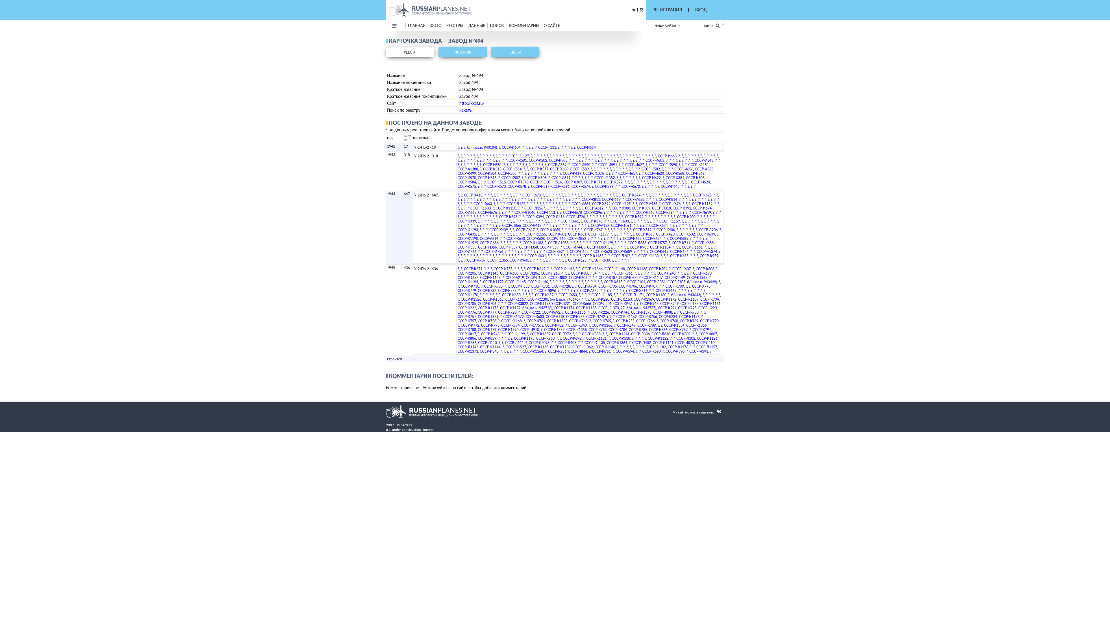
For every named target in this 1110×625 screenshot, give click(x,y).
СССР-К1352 (604, 178)
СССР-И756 (493, 251)
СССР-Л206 (708, 230)
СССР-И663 (667, 156)
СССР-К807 (708, 334)
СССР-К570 (467, 178)
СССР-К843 (577, 325)
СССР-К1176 (678, 347)
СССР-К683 (632, 238)
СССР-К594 (665, 212)
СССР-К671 (473, 269)
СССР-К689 (623, 251)
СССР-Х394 (535, 217)
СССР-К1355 (557, 321)
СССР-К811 (591, 199)
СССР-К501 (517, 160)
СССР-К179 (487, 330)
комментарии (524, 25)
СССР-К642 (536, 269)
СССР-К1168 (511, 321)
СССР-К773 (490, 325)
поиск (497, 25)
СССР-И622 (651, 178)
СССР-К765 (602, 321)
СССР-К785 (638, 330)
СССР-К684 (652, 238)
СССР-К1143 (488, 273)
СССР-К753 (575, 317)
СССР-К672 (630, 186)
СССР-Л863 (645, 212)
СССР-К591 (560, 186)
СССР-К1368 (493, 299)
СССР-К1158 (506, 208)
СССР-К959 (709, 256)
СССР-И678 (572, 212)
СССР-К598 (667, 165)
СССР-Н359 (549, 247)
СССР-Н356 (487, 247)
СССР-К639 (706, 234)
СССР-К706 (628, 286)
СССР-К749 (669, 304)
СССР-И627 (634, 165)
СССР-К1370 (608, 308)
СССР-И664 (580, 204)
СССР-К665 (645, 234)
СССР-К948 (649, 304)
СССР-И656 (683, 169)
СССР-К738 (689, 312)
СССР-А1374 (707, 251)
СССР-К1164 (533, 351)
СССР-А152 (600, 225)
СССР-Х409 (498, 230)
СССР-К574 (580, 186)
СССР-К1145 (515, 282)
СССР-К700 (628, 277)
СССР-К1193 (468, 230)
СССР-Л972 (561, 334)
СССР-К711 (681, 243)
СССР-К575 (467, 186)
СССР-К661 (569, 221)
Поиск (709, 25)
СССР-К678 (593, 221)
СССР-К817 (467, 334)
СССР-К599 (604, 186)
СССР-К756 (648, 317)
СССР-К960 (519, 260)
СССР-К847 (626, 325)
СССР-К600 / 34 (584, 273)
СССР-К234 (668, 317)
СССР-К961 (623, 273)
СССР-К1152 (702, 204)
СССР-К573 (496, 186)
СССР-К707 (476, 260)
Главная (417, 25)
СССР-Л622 (579, 251)
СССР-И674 (702, 208)
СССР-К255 (625, 321)
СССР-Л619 (701, 212)
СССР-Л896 (546, 290)
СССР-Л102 (685, 338)
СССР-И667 (611, 199)
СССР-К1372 (513, 317)
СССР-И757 (657, 243)
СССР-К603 (535, 317)
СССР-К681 (577, 234)
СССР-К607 (681, 269)
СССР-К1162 (626, 317)
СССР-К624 (679, 251)
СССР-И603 (654, 160)
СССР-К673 (531, 195)
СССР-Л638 (637, 243)
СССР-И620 (654, 173)
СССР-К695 (572, 338)
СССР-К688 (704, 243)
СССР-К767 (593, 230)
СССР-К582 (650, 169)
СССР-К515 (496, 182)
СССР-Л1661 (692, 247)
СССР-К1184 (660, 247)
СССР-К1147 (652, 277)
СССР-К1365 (497, 260)
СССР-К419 (572, 173)
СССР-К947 (622, 304)
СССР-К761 (536, 321)
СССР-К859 (487, 338)
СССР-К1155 (536, 234)
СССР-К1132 (593, 256)
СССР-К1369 (644, 299)
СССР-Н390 (675, 351)
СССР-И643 (670, 186)
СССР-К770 (709, 321)
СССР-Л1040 (525, 212)
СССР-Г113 (546, 212)
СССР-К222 (467, 308)
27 (623, 308)
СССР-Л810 (661, 334)
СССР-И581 (492, 165)
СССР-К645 (659, 251)
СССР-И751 (601, 351)
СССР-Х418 (473, 195)
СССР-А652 (589, 290)
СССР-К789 (646, 325)
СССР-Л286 (467, 343)
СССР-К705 (607, 286)
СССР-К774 (510, 325)
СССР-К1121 (596, 338)
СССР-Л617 (525, 230)
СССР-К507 (511, 178)
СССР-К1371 (488, 317)
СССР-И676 (487, 212)
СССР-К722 (530, 312)
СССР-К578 (517, 186)
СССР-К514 (512, 169)
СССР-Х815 (613, 282)
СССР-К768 (669, 321)
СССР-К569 (695, 173)
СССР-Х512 (642, 230)
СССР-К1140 (605, 347)
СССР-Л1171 (633, 295)
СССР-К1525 (468, 243)
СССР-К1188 (586, 308)
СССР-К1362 (582, 347)
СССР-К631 (537, 256)
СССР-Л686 (489, 243)
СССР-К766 (645, 321)
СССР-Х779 (467, 290)
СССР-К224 (667, 308)
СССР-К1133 (648, 256)
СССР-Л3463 (666, 290)
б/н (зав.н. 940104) (482, 147)
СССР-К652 (544, 295)
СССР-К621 (555, 251)
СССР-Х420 (665, 234)
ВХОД (701, 9)
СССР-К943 (490, 334)
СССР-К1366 (592, 269)
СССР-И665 (467, 212)
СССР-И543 (704, 160)
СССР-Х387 (573, 182)
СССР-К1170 (468, 295)
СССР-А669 (557, 165)
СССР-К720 (507, 312)
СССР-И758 (503, 269)
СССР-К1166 (602, 325)
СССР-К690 (702, 273)
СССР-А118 (555, 317)
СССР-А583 (704, 169)
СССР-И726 (575, 217)
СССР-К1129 (603, 243)
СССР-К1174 (564, 308)
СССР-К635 (679, 256)
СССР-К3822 (518, 304)
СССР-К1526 (471, 299)
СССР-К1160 (656, 295)
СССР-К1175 (689, 317)
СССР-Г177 (689, 304)
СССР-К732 (487, 290)
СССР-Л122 (515, 204)
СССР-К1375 (641, 312)
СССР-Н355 (467, 247)
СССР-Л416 (555, 217)
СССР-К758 (487, 321)
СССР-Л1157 (706, 347)
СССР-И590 (580, 165)
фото (435, 25)
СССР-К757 (467, 321)
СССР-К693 (508, 217)
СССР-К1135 (594, 343)
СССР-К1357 (554, 330)
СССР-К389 (641, 208)
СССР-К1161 (710, 304)
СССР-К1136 (637, 269)
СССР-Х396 (593, 212)
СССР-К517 (540, 186)
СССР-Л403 (567, 343)
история (462, 52)
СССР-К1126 (707, 338)
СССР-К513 (492, 169)
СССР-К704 (709, 299)
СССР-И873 (684, 343)
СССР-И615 (487, 178)
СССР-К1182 (655, 347)
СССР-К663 (482, 204)
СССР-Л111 (514, 343)
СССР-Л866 (511, 225)
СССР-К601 (557, 234)
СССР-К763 (578, 321)
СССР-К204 (658, 269)
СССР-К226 (600, 312)
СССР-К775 (530, 325)
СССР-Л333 (520, 286)
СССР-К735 (507, 290)
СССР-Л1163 (621, 299)
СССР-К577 (539, 169)
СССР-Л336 (640, 334)
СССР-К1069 (550, 230)
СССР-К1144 (490, 347)
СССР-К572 (613, 182)
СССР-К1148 (614, 269)
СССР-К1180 (538, 299)
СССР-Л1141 (663, 343)
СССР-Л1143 (468, 347)
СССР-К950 (545, 338)
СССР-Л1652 (468, 277)
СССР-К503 (558, 160)
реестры (454, 25)
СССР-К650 (511, 295)
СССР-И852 (576, 238)
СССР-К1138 (490, 277)
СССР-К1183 (533, 243)
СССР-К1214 (619, 334)
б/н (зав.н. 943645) (565, 299)
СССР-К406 (665, 230)
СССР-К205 (467, 273)
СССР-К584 (467, 182)
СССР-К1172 (666, 299)
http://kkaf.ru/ (471, 103)
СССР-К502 (538, 160)
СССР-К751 (467, 317)
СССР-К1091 (621, 225)
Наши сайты (665, 25)
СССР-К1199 (514, 334)
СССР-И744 (572, 247)
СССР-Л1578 (518, 182)
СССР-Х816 (638, 290)
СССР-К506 (695, 178)
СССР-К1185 (601, 295)
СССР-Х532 (685, 234)
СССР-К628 (577, 260)
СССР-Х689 (559, 169)
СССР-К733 (493, 286)
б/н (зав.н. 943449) (702, 282)
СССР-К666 (582, 304)
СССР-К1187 (688, 299)
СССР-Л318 (661, 208)
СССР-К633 (619, 221)
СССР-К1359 (540, 334)
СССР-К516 (552, 182)
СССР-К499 (467, 173)
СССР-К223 (707, 308)
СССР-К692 (551, 312)
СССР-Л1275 (536, 277)
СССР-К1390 (508, 330)
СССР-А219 (515, 277)
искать (465, 110)
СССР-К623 (602, 251)
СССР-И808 (662, 312)
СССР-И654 (586, 147)
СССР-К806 (467, 338)
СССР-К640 (515, 238)
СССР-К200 (686, 217)
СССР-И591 (607, 165)
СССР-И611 (561, 178)
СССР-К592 (634, 217)
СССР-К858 (591, 334)
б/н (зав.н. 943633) (686, 295)
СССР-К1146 (538, 282)
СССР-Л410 (705, 343)
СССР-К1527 (516, 347)
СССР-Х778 (701, 286)
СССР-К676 (671, 204)
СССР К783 (598, 330)
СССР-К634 (658, 225)
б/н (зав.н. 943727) (641, 308)
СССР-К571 (593, 182)
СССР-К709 (674, 286)
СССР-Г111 (547, 147)
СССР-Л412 (532, 225)
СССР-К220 (600, 299)
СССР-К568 (675, 173)
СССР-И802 (557, 277)
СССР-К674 (631, 195)
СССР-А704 (587, 286)
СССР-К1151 (698, 165)
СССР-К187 (608, 277)
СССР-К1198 (524, 338)
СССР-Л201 (602, 304)
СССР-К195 (621, 204)
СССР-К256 (557, 351)
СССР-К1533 (480, 208)
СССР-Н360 (596, 247)
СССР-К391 (682, 208)
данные (476, 25)
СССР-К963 (639, 247)
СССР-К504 (487, 173)
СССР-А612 (594, 208)
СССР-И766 (467, 251)
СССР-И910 (529, 330)
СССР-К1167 (515, 299)
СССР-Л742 (595, 317)
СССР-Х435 (467, 234)
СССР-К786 (658, 330)
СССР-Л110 (487, 343)
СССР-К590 (651, 351)
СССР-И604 (511, 147)
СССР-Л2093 (539, 343)
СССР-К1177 (598, 234)
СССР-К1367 (697, 277)
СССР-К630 (600, 260)
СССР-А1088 (558, 243)
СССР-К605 (509, 273)
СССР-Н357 (508, 247)
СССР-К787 (678, 330)
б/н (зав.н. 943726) (537, 308)
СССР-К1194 (468, 282)
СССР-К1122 (658, 338)
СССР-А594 (625, 351)
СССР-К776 (467, 312)
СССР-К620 (536, 238)
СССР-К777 (487, 312)
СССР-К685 (679, 238)
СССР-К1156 (575, 312)
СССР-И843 (489, 351)
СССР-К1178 (540, 304)
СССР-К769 (689, 321)
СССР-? (536, 182)
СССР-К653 (567, 295)
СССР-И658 (635, 199)
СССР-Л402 (641, 343)
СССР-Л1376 (593, 173)
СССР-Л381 (656, 282)
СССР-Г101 (636, 282)
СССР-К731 (540, 286)
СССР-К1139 (560, 347)
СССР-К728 (561, 286)
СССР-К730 (470, 286)
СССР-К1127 (518, 156)
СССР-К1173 (488, 308)
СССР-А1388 (468, 169)
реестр (410, 52)
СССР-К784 (617, 330)
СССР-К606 (705, 269)
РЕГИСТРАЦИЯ (667, 9)
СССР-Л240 (666, 273)
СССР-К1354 (674, 325)
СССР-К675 (702, 195)
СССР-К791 (702, 330)
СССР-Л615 (556, 238)
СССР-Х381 (675, 178)
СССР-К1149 (675, 277)
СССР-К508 (537, 178)
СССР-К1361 (617, 343)
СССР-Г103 (676, 282)
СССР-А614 (489, 238)
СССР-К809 (681, 334)
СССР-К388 (621, 208)
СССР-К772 (470, 325)
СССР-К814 (668, 199)
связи (515, 52)
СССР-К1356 (696, 325)
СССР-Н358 (528, 247)
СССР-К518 (621, 338)
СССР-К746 (620, 312)
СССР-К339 (467, 221)
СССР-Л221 (561, 304)
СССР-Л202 (620, 256)
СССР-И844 (577, 351)
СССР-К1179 (493, 282)
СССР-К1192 (510, 308)
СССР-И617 (627, 173)
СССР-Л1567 (534, 208)
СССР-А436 (648, 204)
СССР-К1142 (564, 269)
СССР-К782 (554, 325)
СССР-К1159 (669, 221)
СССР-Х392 (601, 204)
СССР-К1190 (468, 238)
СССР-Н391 (698, 351)
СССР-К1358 (576, 330)
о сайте (552, 25)
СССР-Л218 (550, 273)
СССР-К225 (687, 308)
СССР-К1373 (468, 351)
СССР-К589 (579, 169)
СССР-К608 (578, 277)
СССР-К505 (507, 173)
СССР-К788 (467, 330)
